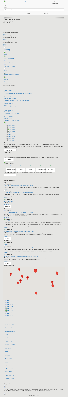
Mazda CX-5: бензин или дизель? (13, 221)
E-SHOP (20, 169)
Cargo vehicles (9, 341)
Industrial (7, 355)
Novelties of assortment (11, 328)
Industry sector (41, 169)
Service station (11, 169)
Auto (6, 337)
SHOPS (30, 169)
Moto (6, 351)
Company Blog (9, 368)
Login (46, 13)
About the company (10, 150)
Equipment (8, 348)
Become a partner (10, 331)
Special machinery (10, 344)
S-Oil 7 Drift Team (9, 201)
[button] (19, 269)
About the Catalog (10, 324)
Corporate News (9, 375)
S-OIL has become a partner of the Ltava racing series (18, 185)
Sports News (8, 371)
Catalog (6, 334)
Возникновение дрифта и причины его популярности (18, 192)
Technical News (9, 378)
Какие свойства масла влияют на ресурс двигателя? (18, 247)
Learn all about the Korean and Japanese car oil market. (19, 212)
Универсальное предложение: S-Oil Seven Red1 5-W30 (19, 231)
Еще (5, 123)
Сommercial (8, 358)
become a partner (10, 175)
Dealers (50, 169)
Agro (6, 362)
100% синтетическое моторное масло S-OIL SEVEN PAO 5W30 (21, 256)
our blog (6, 46)
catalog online (9, 159)
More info (5, 34)
